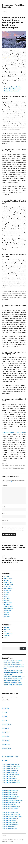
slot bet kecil (5, 732)
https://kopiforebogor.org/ (10, 822)
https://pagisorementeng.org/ (11, 764)
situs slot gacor (6, 724)
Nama (4, 506)
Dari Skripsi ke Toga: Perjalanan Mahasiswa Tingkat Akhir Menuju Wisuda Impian (13, 672)
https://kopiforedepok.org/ (10, 818)
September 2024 (8, 608)
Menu (4, 11)
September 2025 (8, 588)
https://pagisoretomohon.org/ (11, 766)
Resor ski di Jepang (19, 468)
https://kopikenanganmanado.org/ (12, 816)
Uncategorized (8, 633)
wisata (19, 463)
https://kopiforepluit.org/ (9, 778)
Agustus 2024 (7, 610)
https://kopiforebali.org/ (9, 820)
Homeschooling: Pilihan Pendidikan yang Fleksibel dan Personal (13, 89)
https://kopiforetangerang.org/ (11, 802)
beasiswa (6, 627)
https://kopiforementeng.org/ (10, 774)
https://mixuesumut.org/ (9, 828)
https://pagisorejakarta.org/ (10, 808)
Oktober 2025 (7, 586)
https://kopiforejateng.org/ (10, 792)
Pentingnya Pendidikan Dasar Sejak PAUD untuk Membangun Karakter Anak (14, 666)
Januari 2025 (7, 604)
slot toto (4, 720)
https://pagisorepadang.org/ (10, 770)
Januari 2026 (7, 580)
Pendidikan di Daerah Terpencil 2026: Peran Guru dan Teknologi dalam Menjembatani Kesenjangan (14, 678)
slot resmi (5, 760)
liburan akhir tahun (7, 57)
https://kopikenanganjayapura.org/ (12, 800)
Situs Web (5, 520)
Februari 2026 (8, 578)
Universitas (7, 635)
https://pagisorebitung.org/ (10, 768)
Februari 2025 (8, 602)
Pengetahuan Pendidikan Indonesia (10, 839)
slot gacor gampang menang (10, 756)
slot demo (5, 716)
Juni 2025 (6, 594)
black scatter (5, 736)
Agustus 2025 (7, 590)
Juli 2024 (6, 612)
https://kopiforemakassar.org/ (11, 782)
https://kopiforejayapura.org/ (10, 796)
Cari (3, 645)
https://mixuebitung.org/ (9, 798)
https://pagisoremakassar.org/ (11, 806)
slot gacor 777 (6, 740)
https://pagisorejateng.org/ (10, 772)
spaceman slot (6, 744)
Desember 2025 (8, 582)
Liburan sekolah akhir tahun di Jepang (14, 432)
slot (5, 631)
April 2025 (6, 598)
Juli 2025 (6, 592)
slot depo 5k (5, 728)
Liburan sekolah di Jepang (8, 468)
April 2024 (6, 616)
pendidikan (7, 629)
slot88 (4, 835)
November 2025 (8, 584)
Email (4, 513)
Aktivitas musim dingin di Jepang (10, 465)
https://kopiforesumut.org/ (10, 794)
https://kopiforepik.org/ (9, 776)
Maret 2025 (7, 600)
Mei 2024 (6, 614)
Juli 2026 (6, 576)
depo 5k (4, 712)
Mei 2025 (6, 596)
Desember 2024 (8, 606)
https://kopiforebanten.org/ (10, 790)
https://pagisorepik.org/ (9, 804)
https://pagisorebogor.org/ (10, 812)
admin (5, 463)
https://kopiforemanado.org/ (10, 824)
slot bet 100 (5, 708)
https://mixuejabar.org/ (9, 826)
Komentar (5, 485)
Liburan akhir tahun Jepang (15, 466)
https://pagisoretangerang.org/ (11, 814)
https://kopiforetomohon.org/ (11, 780)
